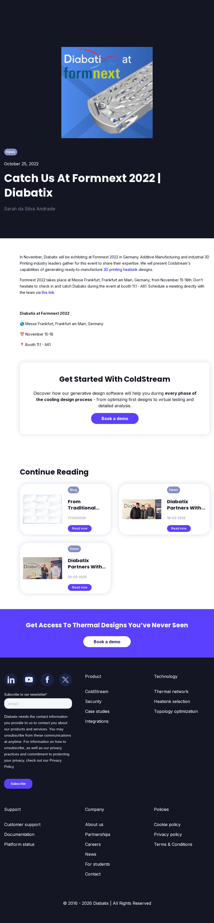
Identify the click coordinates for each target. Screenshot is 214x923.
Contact (92, 874)
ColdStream (96, 691)
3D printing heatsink (121, 269)
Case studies (97, 711)
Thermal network (171, 691)
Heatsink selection (172, 701)
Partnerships (97, 834)
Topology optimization (176, 711)
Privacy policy (168, 834)
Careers (93, 844)
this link (48, 292)
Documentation (19, 834)
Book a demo (115, 418)
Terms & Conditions (173, 844)
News (90, 854)
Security (93, 701)
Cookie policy (167, 824)
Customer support (22, 824)
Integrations (97, 721)
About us (94, 824)
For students (97, 864)
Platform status (19, 844)
